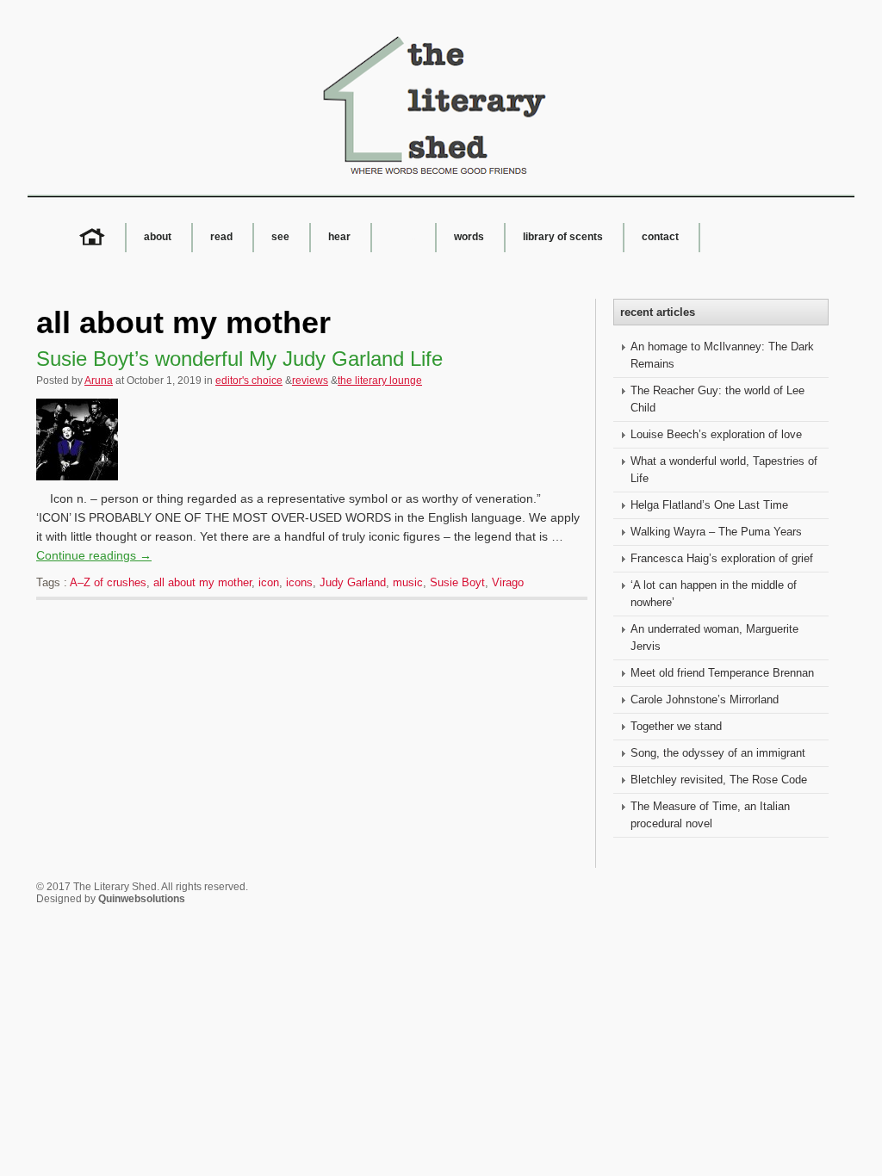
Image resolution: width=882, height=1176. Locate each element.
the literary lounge (380, 380)
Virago (508, 582)
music (408, 582)
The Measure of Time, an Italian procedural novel (710, 815)
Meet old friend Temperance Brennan (722, 672)
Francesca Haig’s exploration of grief (721, 558)
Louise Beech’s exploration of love (716, 434)
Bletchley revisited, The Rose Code (718, 779)
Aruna (98, 380)
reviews (310, 380)
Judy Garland (353, 582)
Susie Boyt (457, 582)
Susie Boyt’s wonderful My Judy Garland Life (239, 358)
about (157, 237)
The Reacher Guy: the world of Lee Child (717, 399)
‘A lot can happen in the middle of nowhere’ (713, 594)
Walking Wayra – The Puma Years (716, 531)
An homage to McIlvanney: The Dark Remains (722, 355)
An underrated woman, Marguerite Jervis (714, 637)
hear (339, 237)
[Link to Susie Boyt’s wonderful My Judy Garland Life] (81, 484)
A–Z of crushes (108, 582)
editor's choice (249, 380)
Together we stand (676, 726)
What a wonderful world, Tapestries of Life (723, 470)
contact (660, 237)
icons (299, 582)
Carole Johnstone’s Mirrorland (704, 699)
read (221, 237)
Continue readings (94, 555)
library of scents (563, 237)
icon (268, 582)
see (280, 237)
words (469, 237)
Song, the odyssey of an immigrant (717, 752)
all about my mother (202, 582)
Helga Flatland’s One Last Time (709, 504)
